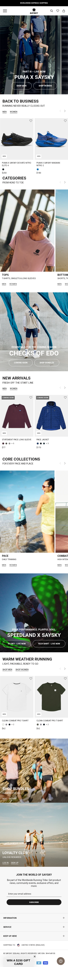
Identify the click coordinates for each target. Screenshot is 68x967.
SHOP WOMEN (22, 669)
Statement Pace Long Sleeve (16, 439)
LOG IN (5, 863)
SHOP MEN (7, 669)
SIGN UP (14, 863)
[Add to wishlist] (31, 121)
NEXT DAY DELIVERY (40, 3)
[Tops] (27, 230)
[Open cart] (63, 11)
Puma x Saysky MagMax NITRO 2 (48, 164)
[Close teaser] (34, 956)
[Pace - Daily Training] (27, 512)
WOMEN (13, 284)
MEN (4, 284)
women (13, 112)
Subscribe (34, 902)
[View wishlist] (57, 11)
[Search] (51, 11)
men (4, 112)
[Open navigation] (6, 11)
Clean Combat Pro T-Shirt (15, 720)
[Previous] (60, 111)
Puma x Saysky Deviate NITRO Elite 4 (16, 164)
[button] (18, 962)
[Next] (65, 111)
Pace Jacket (42, 439)
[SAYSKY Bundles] (34, 771)
